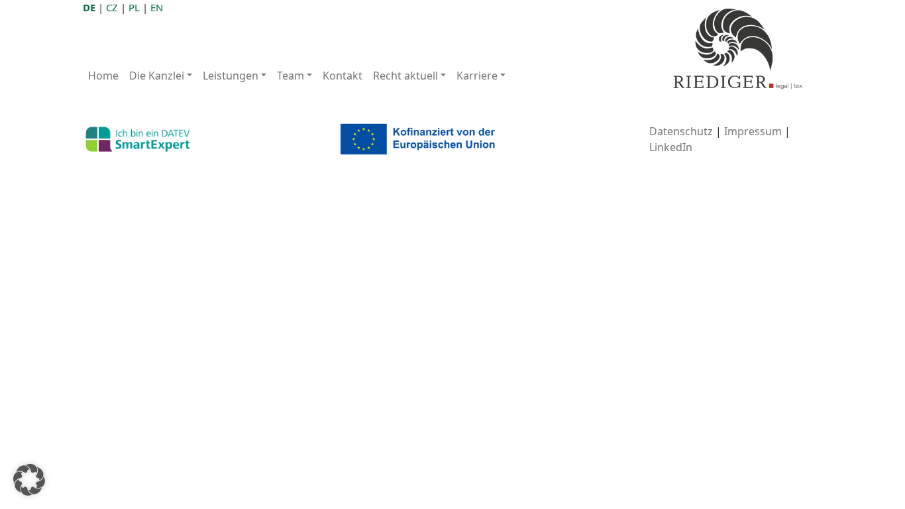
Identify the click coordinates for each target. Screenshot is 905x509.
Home (103, 75)
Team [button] (290, 75)
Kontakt (342, 75)
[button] (29, 480)
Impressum (753, 131)
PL (134, 7)
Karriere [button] (477, 75)
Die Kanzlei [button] (156, 75)
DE (89, 7)
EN (156, 7)
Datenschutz (681, 131)
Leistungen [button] (230, 75)
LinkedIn (670, 147)
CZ (112, 7)
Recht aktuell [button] (405, 75)
